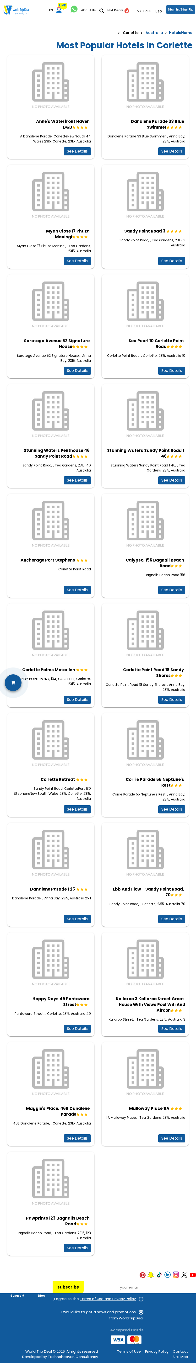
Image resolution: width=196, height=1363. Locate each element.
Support (17, 1295)
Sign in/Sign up (180, 9)
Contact (180, 1351)
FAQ (21, 1289)
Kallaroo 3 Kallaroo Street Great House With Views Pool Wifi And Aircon (150, 1004)
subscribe (68, 1287)
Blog (41, 1295)
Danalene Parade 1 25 (52, 889)
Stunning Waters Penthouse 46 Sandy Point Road (57, 453)
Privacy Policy (157, 1351)
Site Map (180, 1356)
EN (51, 10)
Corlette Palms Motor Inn (48, 670)
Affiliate (38, 1289)
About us (17, 1282)
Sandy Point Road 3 (144, 231)
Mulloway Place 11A (149, 1108)
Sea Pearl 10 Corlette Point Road (156, 343)
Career (39, 1282)
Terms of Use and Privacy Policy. (95, 1298)
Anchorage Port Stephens (48, 560)
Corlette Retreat (58, 779)
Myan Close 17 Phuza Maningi (68, 234)
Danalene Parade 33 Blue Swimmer (157, 124)
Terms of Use (129, 1351)
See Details (77, 151)
